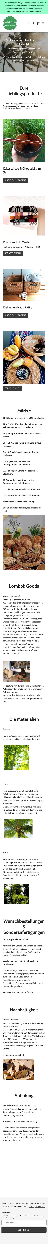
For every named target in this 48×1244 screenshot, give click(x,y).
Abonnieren (24, 1230)
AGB (4, 1203)
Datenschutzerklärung (7, 1218)
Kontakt (6, 1206)
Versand (32, 1203)
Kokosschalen (12, 388)
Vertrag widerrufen (37, 1206)
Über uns (41, 1203)
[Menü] (43, 23)
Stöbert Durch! (13, 253)
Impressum (24, 1203)
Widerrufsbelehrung (19, 1206)
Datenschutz (12, 1203)
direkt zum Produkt (15, 180)
